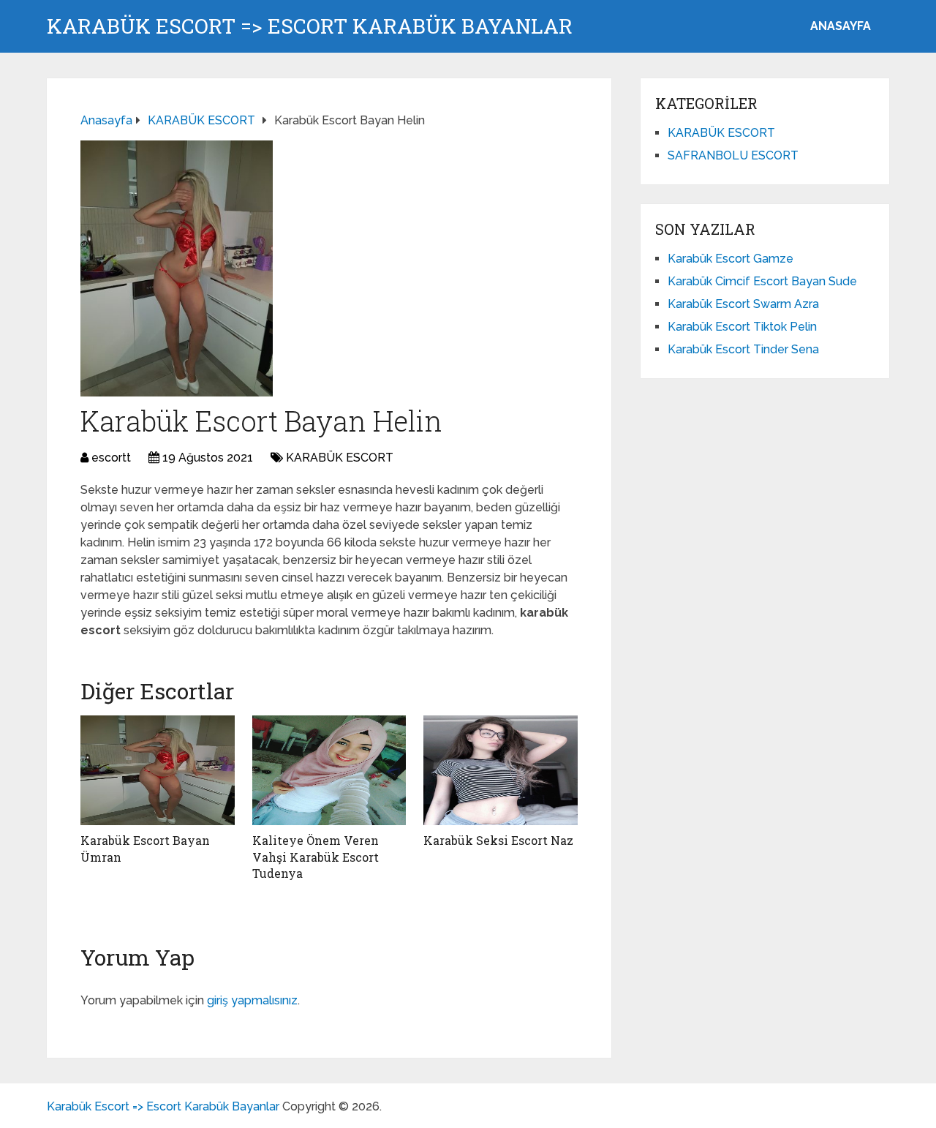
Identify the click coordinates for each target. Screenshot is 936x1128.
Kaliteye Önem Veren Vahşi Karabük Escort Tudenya (315, 856)
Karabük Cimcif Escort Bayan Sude (762, 281)
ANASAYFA (840, 26)
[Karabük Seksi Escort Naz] (500, 770)
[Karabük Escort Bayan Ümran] (157, 770)
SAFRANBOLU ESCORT (733, 155)
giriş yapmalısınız (252, 1000)
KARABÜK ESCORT (339, 458)
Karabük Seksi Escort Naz (498, 840)
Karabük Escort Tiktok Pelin (742, 327)
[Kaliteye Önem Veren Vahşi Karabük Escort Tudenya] (329, 770)
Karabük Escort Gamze (730, 259)
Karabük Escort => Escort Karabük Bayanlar (310, 26)
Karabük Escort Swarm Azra (743, 304)
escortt (111, 458)
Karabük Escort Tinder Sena (743, 349)
